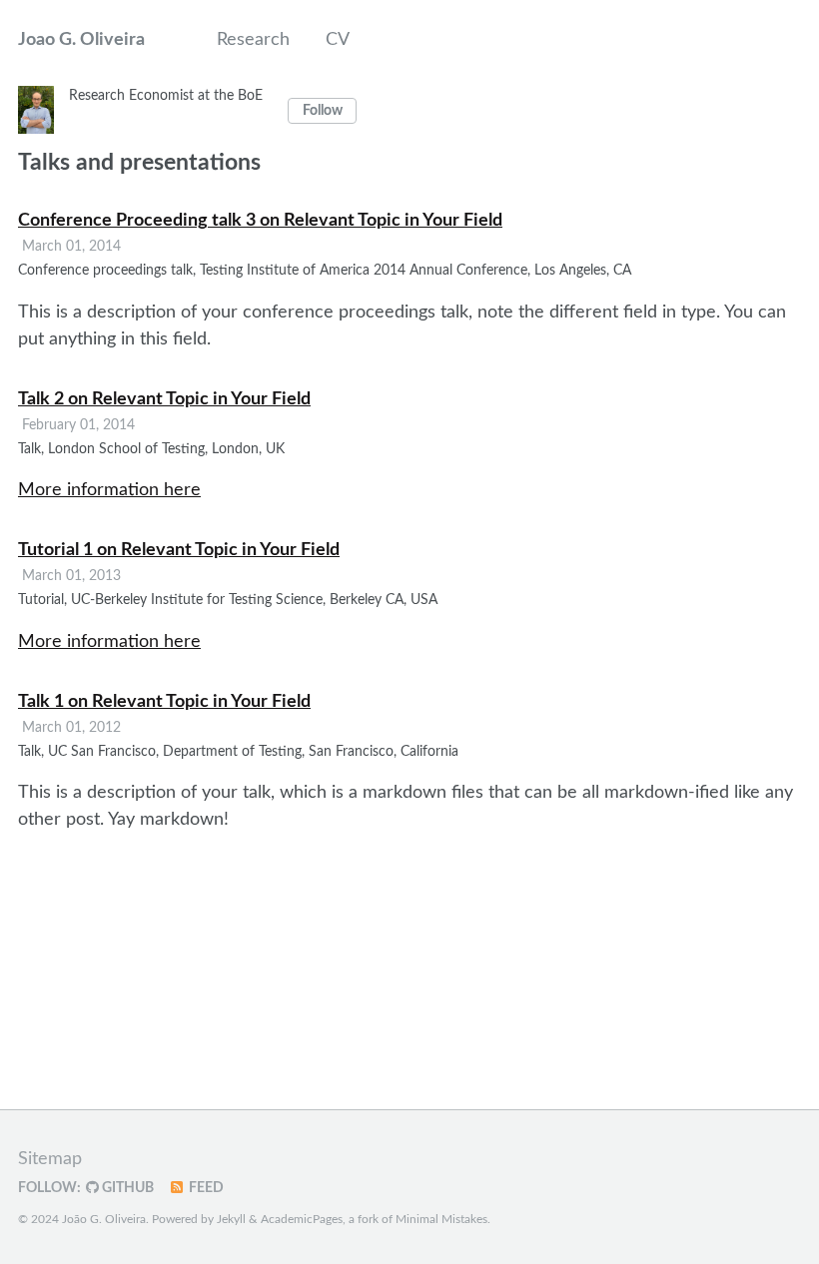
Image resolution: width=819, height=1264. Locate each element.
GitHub (126, 1188)
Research (253, 40)
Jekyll (231, 1219)
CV (338, 40)
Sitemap (50, 1159)
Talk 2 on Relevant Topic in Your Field (164, 399)
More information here (109, 490)
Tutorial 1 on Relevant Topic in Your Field (179, 550)
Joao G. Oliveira (81, 40)
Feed (205, 1188)
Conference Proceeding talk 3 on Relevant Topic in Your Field (260, 221)
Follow (323, 111)
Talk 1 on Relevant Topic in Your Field (164, 702)
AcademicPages (302, 1219)
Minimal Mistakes (441, 1219)
